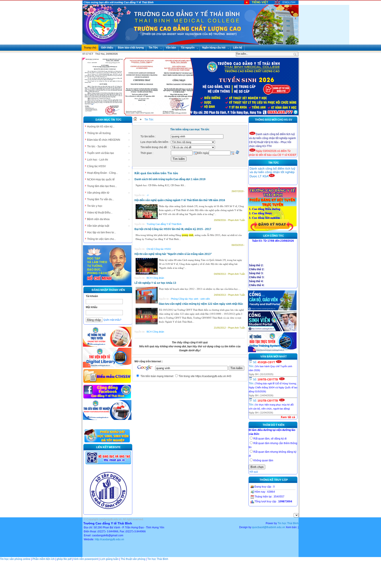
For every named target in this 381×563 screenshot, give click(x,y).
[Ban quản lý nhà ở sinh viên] (108, 512)
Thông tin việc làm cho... (101, 239)
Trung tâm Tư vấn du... (100, 199)
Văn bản (171, 47)
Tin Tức (153, 47)
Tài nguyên (187, 47)
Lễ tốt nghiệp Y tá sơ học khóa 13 (155, 282)
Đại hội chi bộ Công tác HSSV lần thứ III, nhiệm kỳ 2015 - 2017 (172, 229)
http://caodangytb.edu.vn (109, 539)
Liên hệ (237, 47)
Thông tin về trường (99, 133)
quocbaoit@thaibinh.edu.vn (268, 527)
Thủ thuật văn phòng (133, 559)
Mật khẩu (91, 307)
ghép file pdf (64, 559)
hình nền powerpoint (85, 559)
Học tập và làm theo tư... (101, 232)
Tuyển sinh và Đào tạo (100, 153)
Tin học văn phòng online (15, 559)
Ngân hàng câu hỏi (213, 47)
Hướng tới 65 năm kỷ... (100, 126)
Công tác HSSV (96, 166)
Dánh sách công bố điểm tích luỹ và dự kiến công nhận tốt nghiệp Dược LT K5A (272, 172)
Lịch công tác (273, 235)
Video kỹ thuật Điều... (99, 212)
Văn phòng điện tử (98, 192)
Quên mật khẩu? (112, 319)
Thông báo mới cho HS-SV (273, 119)
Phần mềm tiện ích (43, 559)
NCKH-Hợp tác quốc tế (101, 179)
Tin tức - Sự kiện (97, 146)
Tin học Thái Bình (288, 523)
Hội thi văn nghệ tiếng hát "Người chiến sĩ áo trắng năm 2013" (173, 254)
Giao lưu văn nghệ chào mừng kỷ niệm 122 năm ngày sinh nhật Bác (201, 303)
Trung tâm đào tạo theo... (102, 186)
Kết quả (254, 471)
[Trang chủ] (135, 119)
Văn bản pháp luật (98, 225)
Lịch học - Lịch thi (97, 159)
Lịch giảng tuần (109, 559)
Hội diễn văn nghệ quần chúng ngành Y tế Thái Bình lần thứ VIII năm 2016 (179, 200)
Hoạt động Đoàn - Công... (102, 172)
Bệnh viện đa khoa (98, 219)
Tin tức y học (94, 206)
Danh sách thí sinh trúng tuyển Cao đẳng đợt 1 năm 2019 (169, 179)
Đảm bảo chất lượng (131, 47)
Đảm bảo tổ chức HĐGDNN (103, 139)
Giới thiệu (107, 47)
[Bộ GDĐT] (108, 463)
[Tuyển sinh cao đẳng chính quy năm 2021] (272, 230)
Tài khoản (92, 296)
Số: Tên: (270, 366)
